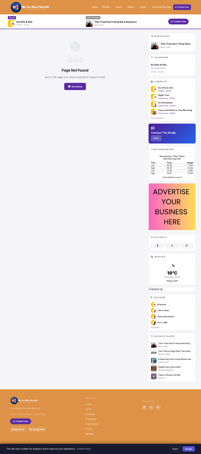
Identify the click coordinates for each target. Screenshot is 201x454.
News (130, 7)
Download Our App (161, 7)
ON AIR (105, 7)
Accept (188, 449)
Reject (175, 449)
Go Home (76, 86)
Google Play (38, 429)
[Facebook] (157, 245)
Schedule (90, 414)
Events (89, 429)
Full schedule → (158, 118)
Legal (142, 7)
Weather (90, 434)
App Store (19, 429)
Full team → (156, 327)
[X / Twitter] (172, 245)
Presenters (91, 419)
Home (95, 7)
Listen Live (183, 7)
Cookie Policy (84, 449)
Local (118, 7)
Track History (92, 424)
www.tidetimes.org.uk (172, 177)
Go (157, 138)
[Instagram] (186, 245)
